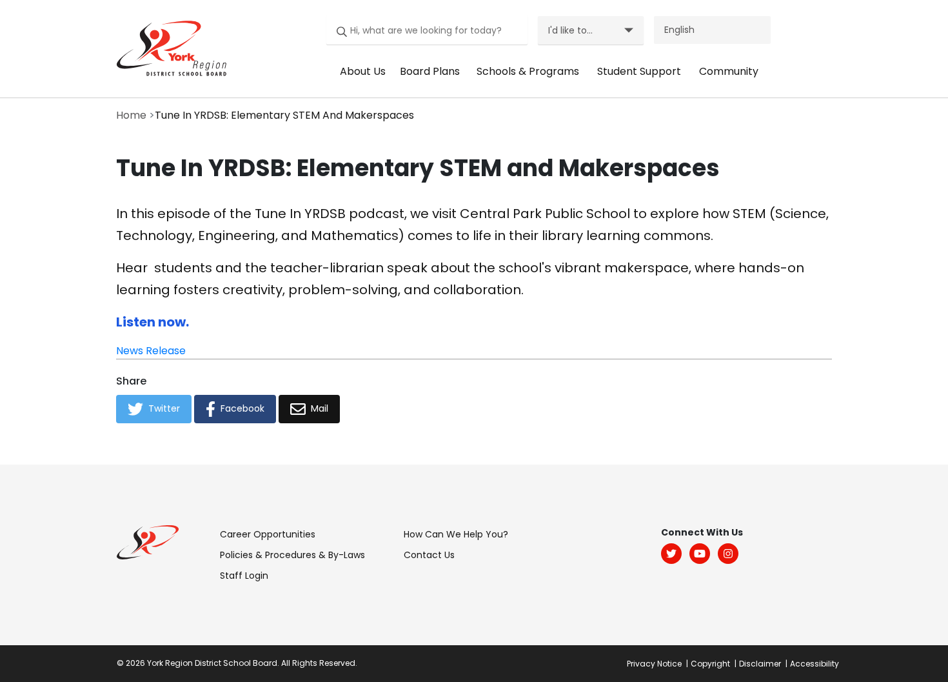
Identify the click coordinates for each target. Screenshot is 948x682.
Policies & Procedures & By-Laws (292, 554)
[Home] (168, 47)
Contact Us (429, 554)
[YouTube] (699, 553)
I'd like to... (570, 30)
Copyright (710, 663)
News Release (151, 350)
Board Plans (430, 71)
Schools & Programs (528, 71)
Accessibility (814, 663)
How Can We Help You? (456, 534)
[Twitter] (671, 553)
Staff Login (244, 575)
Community (728, 71)
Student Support (639, 71)
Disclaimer (760, 663)
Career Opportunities (267, 534)
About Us (363, 71)
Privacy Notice (654, 663)
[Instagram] (728, 553)
